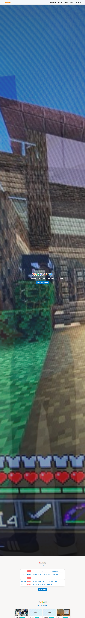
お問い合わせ (78, 2)
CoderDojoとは (53, 2)
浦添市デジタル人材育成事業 (69, 2)
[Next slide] (82, 278)
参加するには (59, 2)
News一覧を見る (42, 589)
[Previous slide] (3, 278)
